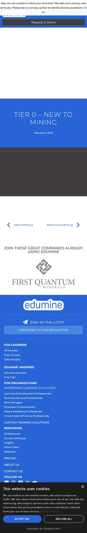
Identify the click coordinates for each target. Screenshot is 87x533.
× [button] (82, 486)
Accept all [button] (22, 519)
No (43, 12)
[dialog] (43, 507)
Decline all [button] (64, 519)
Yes (85, 7)
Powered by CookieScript (43, 528)
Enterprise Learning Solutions (30, 388)
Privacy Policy (50, 511)
